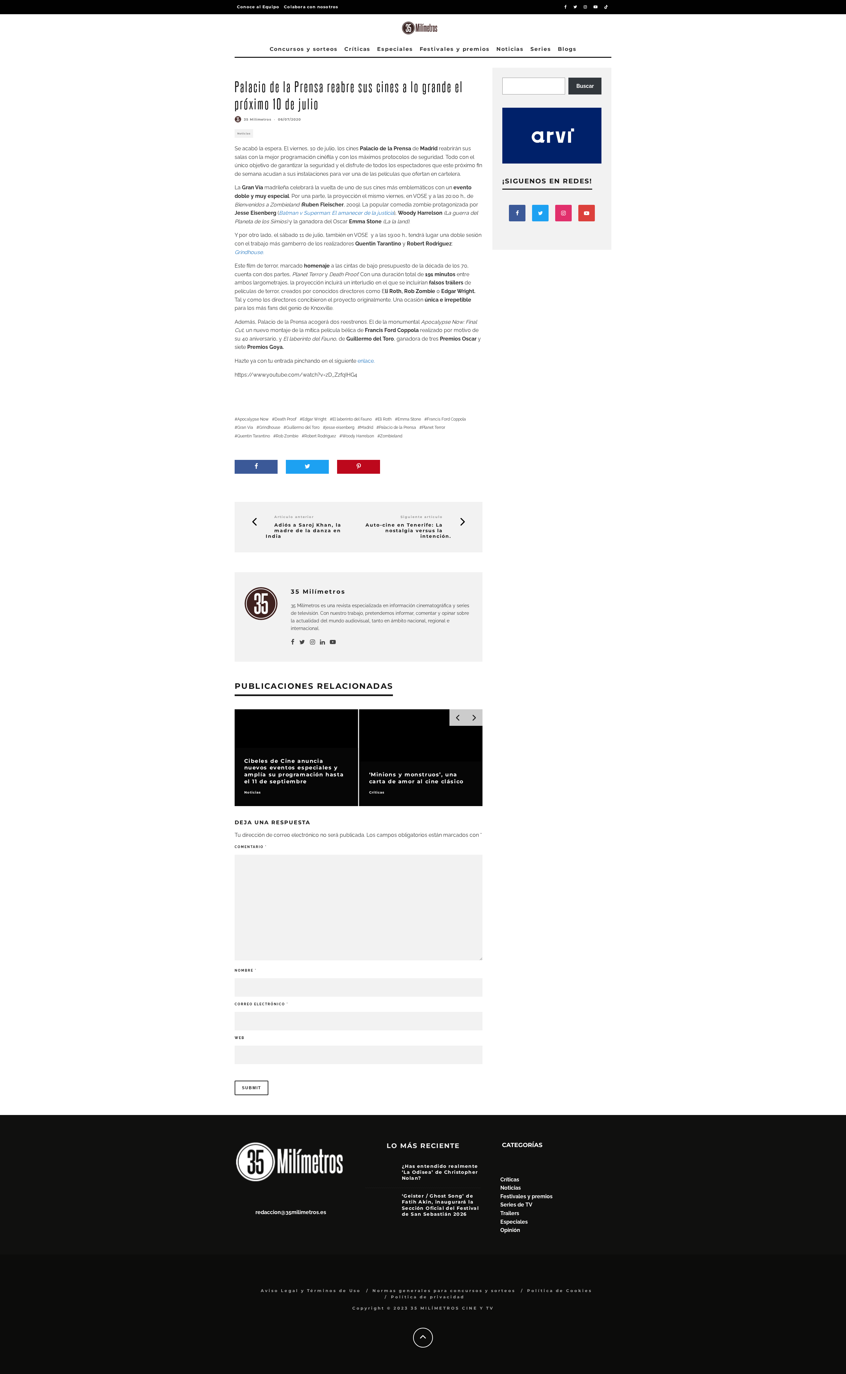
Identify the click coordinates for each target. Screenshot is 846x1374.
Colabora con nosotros (311, 6)
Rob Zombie (287, 436)
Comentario (251, 847)
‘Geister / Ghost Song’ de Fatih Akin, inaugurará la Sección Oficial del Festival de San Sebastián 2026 (440, 1205)
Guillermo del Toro (303, 427)
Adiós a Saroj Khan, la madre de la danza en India (303, 530)
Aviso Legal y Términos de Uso (311, 1290)
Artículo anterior (294, 517)
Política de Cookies (559, 1290)
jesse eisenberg (340, 427)
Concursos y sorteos (304, 49)
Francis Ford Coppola (446, 419)
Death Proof (285, 419)
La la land (396, 221)
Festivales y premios (455, 49)
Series (540, 49)
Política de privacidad (428, 1296)
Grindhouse (269, 427)
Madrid (366, 427)
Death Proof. (344, 274)
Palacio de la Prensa (397, 427)
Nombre (245, 970)
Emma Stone (409, 419)
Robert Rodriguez (320, 436)
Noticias (510, 49)
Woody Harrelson (358, 436)
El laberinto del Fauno (352, 419)
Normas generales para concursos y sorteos (444, 1290)
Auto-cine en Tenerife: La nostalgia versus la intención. (408, 530)
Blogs (567, 49)
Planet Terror (308, 274)
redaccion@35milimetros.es (290, 1212)
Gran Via (245, 427)
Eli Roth (385, 419)
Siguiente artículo (422, 517)
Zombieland (391, 436)
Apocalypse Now (253, 419)
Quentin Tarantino (253, 436)
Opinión (510, 1230)
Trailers (509, 1213)
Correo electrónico (261, 1004)
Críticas (357, 49)
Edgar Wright (314, 419)
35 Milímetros (257, 119)
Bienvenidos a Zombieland (267, 205)
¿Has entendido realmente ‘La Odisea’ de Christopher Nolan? (440, 1172)
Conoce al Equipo (258, 6)
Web (240, 1038)
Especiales (395, 49)
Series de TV (516, 1205)
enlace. (367, 361)
